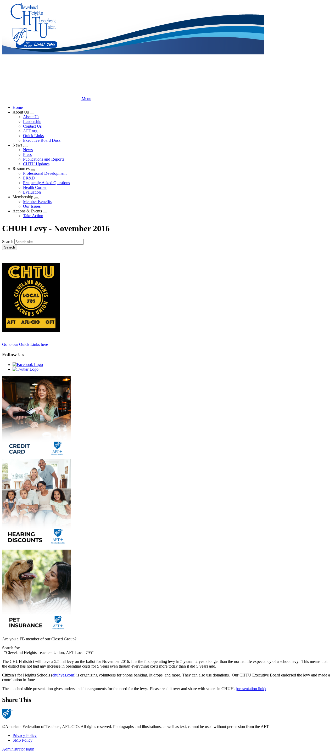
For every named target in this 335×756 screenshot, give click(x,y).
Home (18, 107)
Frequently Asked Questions (46, 182)
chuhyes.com (63, 675)
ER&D (29, 178)
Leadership (32, 121)
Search (7, 241)
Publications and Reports (43, 159)
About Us (31, 117)
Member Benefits (37, 201)
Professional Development (44, 173)
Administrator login (18, 749)
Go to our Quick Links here (25, 344)
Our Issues (32, 206)
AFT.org (30, 131)
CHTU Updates (36, 164)
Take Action (33, 215)
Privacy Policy (25, 735)
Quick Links (33, 135)
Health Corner (35, 187)
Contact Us (32, 126)
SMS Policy (22, 740)
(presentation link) (251, 688)
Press (27, 154)
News (28, 150)
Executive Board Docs (41, 140)
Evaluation (32, 192)
